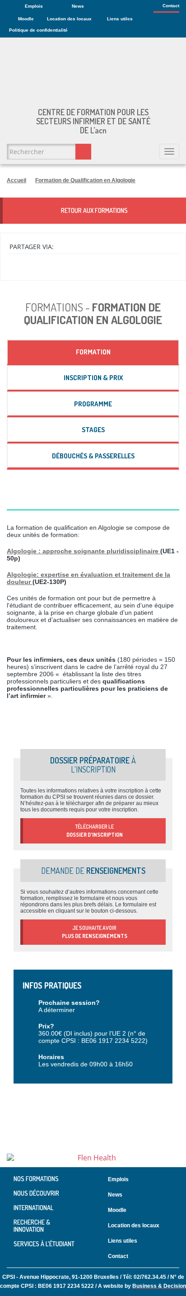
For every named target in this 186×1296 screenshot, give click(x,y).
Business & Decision (159, 1286)
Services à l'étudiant (44, 1244)
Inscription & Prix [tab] (93, 377)
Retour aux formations (94, 210)
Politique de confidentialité (38, 30)
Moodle (26, 18)
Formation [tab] (93, 352)
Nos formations (36, 1179)
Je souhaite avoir (94, 931)
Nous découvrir (36, 1193)
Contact (171, 5)
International (33, 1207)
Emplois (34, 6)
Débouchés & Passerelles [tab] (93, 456)
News (78, 6)
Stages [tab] (93, 429)
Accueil (16, 180)
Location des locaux (69, 18)
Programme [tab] (93, 404)
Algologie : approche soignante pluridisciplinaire (83, 551)
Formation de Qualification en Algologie (85, 180)
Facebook (177, 1256)
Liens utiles (120, 18)
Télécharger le (94, 830)
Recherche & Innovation (32, 1225)
